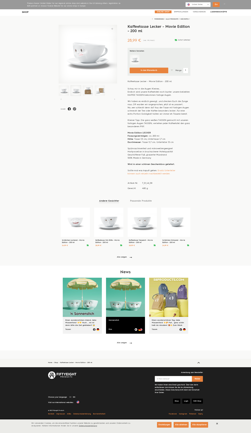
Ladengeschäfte (218, 12)
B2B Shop (197, 401)
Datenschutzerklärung (82, 414)
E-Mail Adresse (163, 379)
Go (216, 4)
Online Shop (163, 12)
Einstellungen (164, 425)
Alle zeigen (122, 257)
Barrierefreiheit (99, 414)
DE (70, 397)
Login (186, 401)
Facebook (173, 414)
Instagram (183, 414)
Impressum (60, 414)
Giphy (200, 414)
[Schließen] (217, 423)
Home (50, 362)
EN (74, 397)
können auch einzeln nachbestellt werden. (149, 174)
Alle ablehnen (181, 425)
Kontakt (51, 414)
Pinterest (192, 414)
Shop (56, 362)
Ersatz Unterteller (166, 171)
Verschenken (199, 12)
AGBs (69, 414)
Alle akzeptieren (199, 425)
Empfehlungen (181, 12)
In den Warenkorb (149, 70)
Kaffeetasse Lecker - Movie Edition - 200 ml (76, 362)
